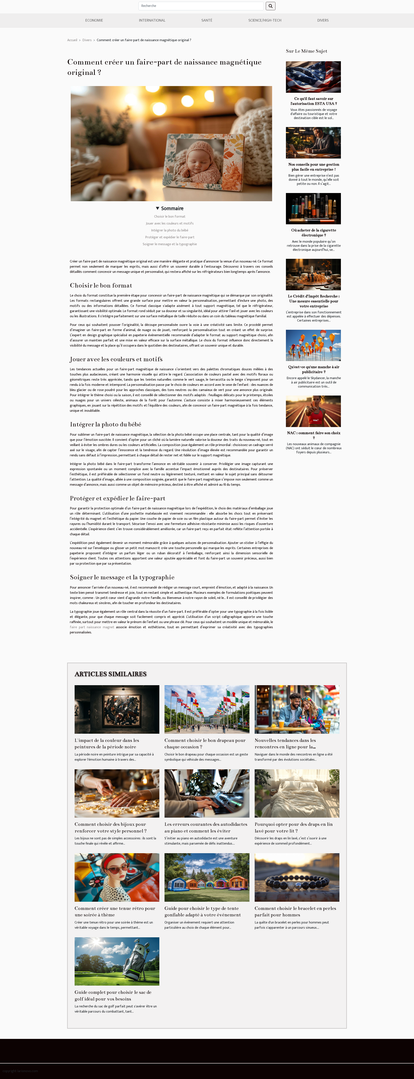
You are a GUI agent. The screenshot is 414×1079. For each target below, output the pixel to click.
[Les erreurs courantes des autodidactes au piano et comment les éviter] (207, 793)
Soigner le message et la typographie (170, 244)
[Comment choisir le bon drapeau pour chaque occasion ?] (207, 709)
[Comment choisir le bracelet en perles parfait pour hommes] (297, 877)
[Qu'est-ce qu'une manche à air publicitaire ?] (313, 345)
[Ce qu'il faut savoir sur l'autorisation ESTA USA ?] (313, 77)
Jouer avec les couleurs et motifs (170, 223)
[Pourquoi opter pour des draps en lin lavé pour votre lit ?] (297, 793)
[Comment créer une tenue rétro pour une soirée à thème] (117, 877)
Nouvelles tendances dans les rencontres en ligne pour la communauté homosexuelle (285, 746)
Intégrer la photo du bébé (169, 230)
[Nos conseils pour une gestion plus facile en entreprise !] (313, 143)
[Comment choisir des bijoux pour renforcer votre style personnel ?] (117, 793)
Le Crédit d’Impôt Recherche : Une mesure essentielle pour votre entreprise (314, 301)
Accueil (72, 40)
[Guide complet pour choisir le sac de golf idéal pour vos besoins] (117, 961)
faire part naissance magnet (92, 627)
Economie (94, 20)
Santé (206, 20)
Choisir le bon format (169, 217)
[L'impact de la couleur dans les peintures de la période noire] (117, 709)
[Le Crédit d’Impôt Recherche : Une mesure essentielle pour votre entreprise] (313, 274)
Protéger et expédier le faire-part (169, 237)
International (152, 20)
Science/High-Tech (264, 20)
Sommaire (172, 208)
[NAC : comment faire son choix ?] (313, 411)
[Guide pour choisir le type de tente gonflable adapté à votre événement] (207, 877)
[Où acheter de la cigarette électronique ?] (313, 209)
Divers (323, 20)
